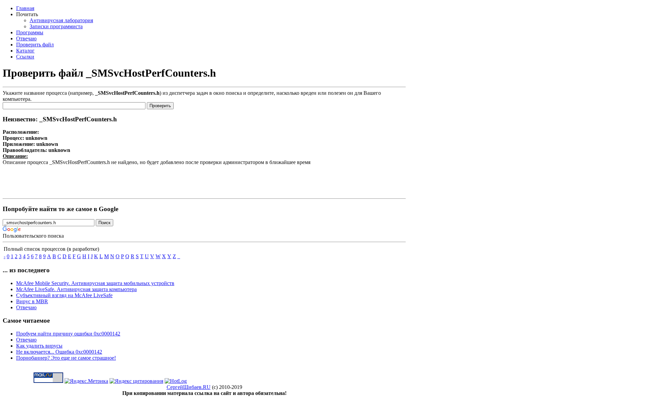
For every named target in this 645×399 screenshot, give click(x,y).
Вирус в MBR (32, 301)
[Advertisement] (204, 180)
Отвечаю (26, 307)
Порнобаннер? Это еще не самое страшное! (66, 358)
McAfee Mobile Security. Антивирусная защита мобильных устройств (95, 283)
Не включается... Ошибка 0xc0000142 (59, 352)
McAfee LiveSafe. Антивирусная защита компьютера (76, 289)
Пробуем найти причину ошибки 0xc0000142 (68, 333)
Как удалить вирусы (39, 346)
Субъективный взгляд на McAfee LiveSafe (64, 295)
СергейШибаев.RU (189, 387)
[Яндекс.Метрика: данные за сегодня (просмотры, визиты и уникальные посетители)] (86, 381)
